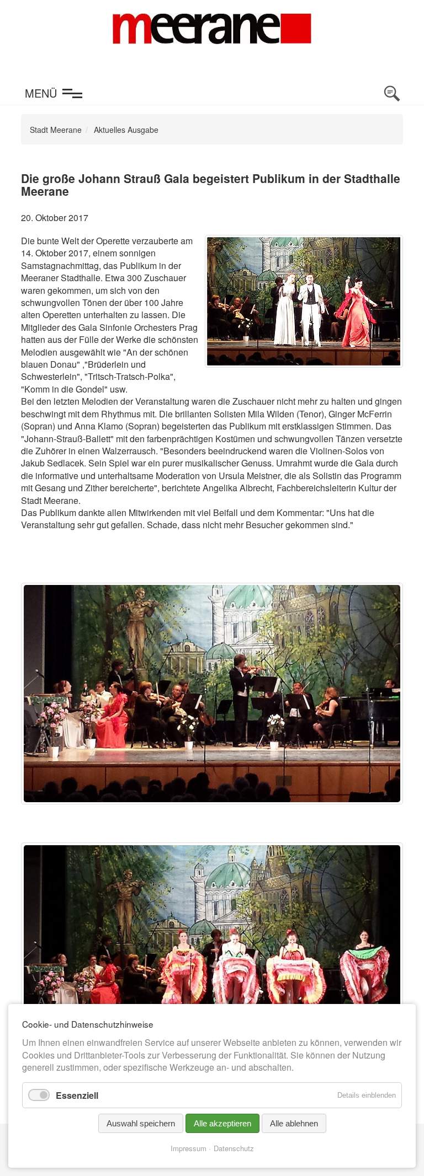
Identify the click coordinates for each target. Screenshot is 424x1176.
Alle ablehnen (294, 1123)
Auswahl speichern (141, 1123)
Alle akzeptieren (222, 1123)
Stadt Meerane (56, 129)
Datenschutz (234, 1148)
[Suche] (391, 93)
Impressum (188, 1148)
